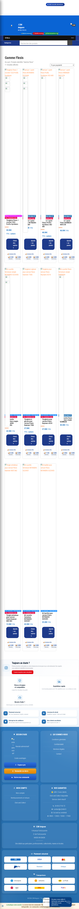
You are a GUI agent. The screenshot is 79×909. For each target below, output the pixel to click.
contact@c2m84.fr (60, 809)
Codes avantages (20, 758)
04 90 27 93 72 (60, 806)
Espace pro (22, 765)
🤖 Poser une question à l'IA (51, 33)
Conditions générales (59, 739)
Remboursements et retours (20, 798)
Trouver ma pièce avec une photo (22, 672)
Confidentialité (58, 744)
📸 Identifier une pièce (38, 33)
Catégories (7, 43)
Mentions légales (58, 749)
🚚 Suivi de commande (26, 33)
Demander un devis (21, 771)
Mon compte (20, 793)
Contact (58, 754)
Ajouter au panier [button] (33, 243)
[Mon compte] (67, 25)
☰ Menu (7, 38)
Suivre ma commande (21, 777)
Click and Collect (20, 803)
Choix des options (15, 244)
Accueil (7, 62)
